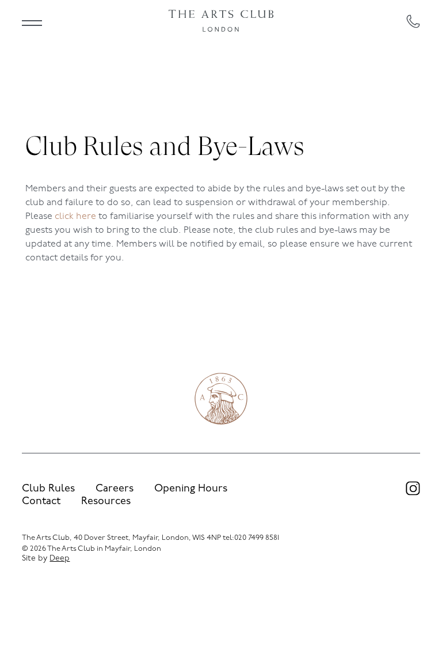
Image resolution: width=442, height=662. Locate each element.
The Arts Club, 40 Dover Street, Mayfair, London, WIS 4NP (121, 538)
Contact (41, 502)
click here (75, 216)
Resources (106, 502)
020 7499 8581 (256, 538)
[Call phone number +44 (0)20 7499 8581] (413, 21)
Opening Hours (190, 489)
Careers (115, 489)
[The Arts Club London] (221, 21)
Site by (46, 558)
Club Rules (48, 489)
